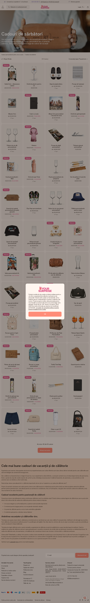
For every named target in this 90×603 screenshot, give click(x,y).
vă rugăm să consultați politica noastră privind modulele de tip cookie (43, 308)
